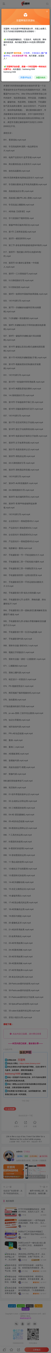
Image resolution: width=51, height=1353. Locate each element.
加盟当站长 (41, 77)
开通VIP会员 (25, 77)
